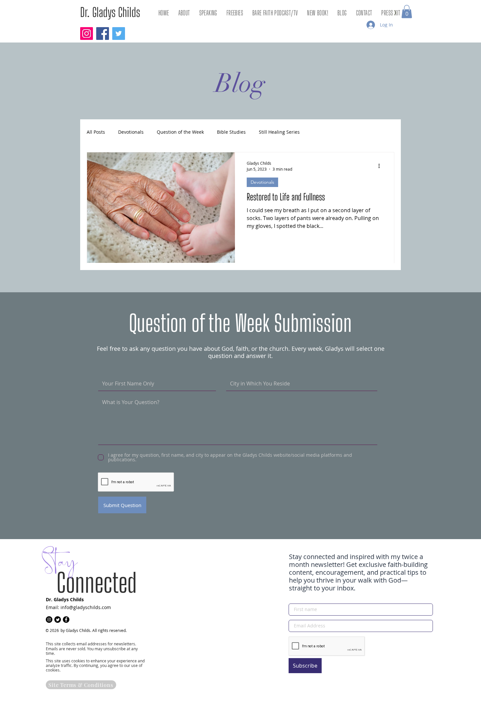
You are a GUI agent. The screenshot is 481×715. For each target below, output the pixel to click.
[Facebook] (102, 33)
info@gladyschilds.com (86, 607)
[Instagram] (86, 33)
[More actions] (381, 166)
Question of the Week (180, 132)
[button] (406, 11)
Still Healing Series (279, 132)
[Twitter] (118, 33)
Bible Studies (231, 132)
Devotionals (131, 132)
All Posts (96, 132)
